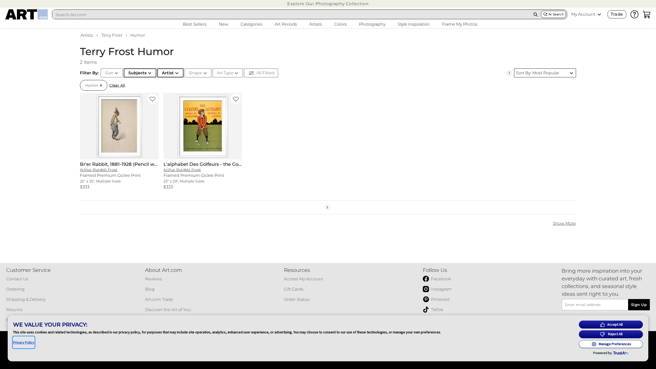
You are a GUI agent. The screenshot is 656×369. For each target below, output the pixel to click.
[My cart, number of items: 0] (647, 14)
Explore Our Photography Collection (328, 3)
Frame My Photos (459, 24)
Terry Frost (111, 35)
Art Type (225, 72)
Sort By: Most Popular (537, 72)
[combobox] (291, 14)
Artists (86, 35)
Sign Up (639, 304)
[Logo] (26, 14)
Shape (195, 72)
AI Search (556, 14)
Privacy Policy (23, 342)
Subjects (137, 72)
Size (109, 72)
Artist (168, 72)
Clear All (117, 85)
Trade (617, 14)
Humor (137, 35)
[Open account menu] (599, 14)
